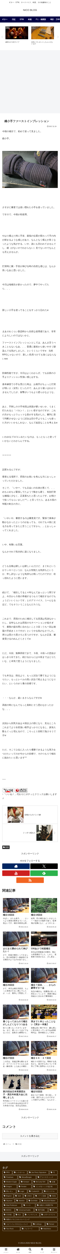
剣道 (7, 847)
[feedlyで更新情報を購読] (44, 873)
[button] (54, 695)
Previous (2, 37)
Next (58, 37)
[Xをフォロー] (44, 866)
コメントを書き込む (30, 1136)
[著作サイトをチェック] (16, 866)
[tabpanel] (17, 37)
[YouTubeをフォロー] (16, 873)
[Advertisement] (30, 82)
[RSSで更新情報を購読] (30, 880)
